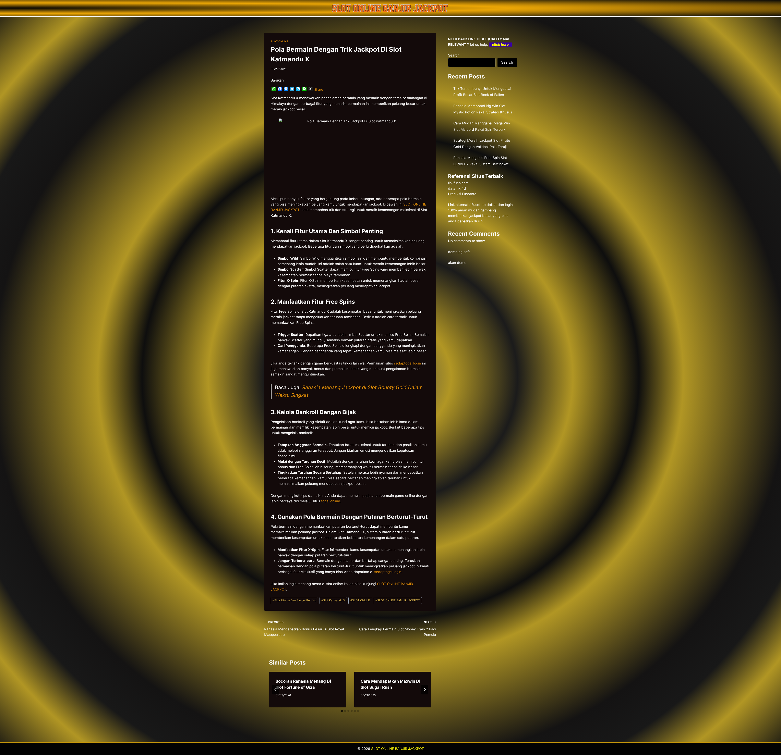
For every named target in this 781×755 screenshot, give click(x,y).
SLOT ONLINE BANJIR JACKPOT (397, 600)
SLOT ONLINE (279, 41)
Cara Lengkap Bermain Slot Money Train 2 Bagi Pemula (397, 628)
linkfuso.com (458, 183)
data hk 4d (457, 188)
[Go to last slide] (275, 689)
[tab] (342, 711)
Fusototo (478, 205)
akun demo (457, 263)
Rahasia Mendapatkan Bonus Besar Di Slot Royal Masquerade (304, 628)
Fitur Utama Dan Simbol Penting (294, 600)
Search (453, 55)
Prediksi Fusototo (462, 194)
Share (318, 89)
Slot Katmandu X (333, 600)
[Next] (424, 689)
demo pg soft (459, 252)
